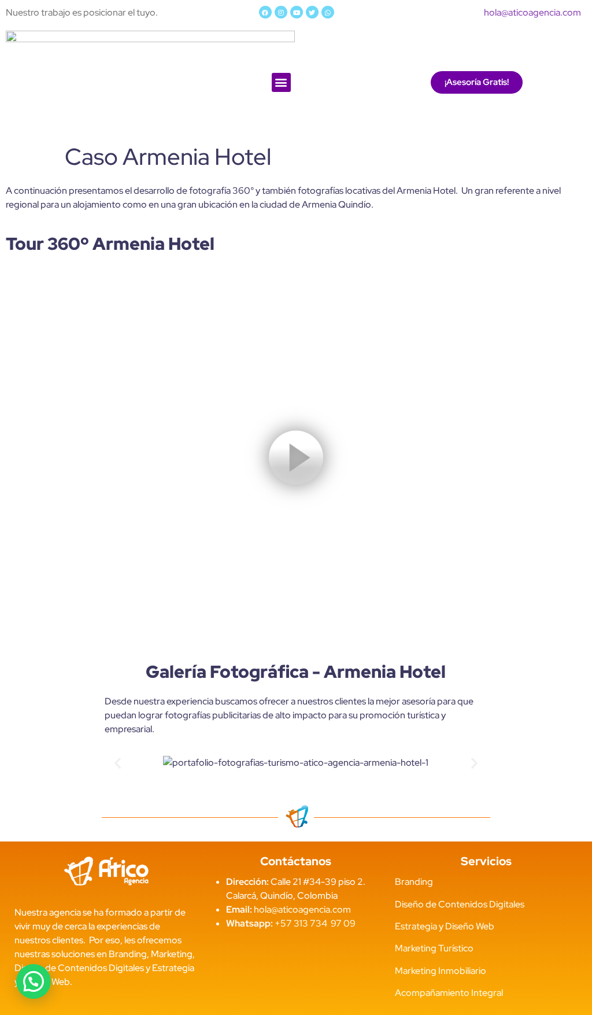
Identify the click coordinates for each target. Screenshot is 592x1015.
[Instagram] (281, 12)
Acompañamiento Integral (449, 993)
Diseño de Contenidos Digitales (459, 904)
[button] (281, 82)
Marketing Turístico (434, 948)
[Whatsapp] (327, 12)
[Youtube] (296, 12)
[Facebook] (265, 12)
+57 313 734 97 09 (315, 923)
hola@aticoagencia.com (532, 12)
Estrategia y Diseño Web (444, 926)
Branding (414, 882)
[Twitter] (312, 12)
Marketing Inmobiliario (440, 971)
